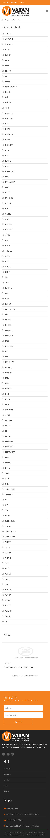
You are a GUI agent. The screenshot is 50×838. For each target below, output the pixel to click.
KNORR (8, 320)
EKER (7, 156)
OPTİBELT (9, 410)
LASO (7, 341)
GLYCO (8, 235)
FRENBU (8, 203)
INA (6, 277)
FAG (6, 177)
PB (6, 431)
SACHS (8, 473)
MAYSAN (8, 373)
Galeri (6, 786)
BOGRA (8, 81)
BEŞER (7, 66)
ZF (6, 622)
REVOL (8, 463)
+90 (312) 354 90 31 (14, 820)
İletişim (21, 2)
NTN (7, 394)
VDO (7, 584)
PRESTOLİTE (10, 452)
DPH (7, 150)
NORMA (8, 389)
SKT (6, 505)
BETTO (8, 71)
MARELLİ (8, 367)
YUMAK (8, 616)
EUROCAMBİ (10, 171)
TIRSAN (8, 553)
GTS (7, 261)
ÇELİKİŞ (8, 103)
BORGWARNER (11, 87)
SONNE (8, 516)
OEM (7, 404)
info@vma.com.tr (12, 808)
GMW (7, 246)
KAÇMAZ (8, 288)
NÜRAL (8, 399)
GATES (8, 219)
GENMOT (9, 230)
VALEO (8, 579)
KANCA (8, 304)
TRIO (7, 563)
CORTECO (9, 113)
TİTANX (8, 558)
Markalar (14, 2)
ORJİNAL (8, 420)
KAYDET (17, 722)
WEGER (8, 606)
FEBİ (7, 187)
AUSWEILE (9, 39)
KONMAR (9, 330)
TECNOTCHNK (10, 532)
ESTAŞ (7, 166)
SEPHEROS (9, 494)
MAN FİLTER (10, 362)
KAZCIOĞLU (10, 309)
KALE (7, 293)
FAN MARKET (10, 182)
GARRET (8, 214)
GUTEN (8, 267)
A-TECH (8, 34)
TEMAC (8, 542)
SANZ (7, 484)
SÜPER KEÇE (10, 521)
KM (6, 314)
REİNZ (7, 457)
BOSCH (8, 92)
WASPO (8, 600)
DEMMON (9, 134)
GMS (7, 240)
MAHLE (8, 357)
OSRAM (8, 426)
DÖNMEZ (9, 145)
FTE (6, 209)
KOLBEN (8, 325)
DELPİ (7, 129)
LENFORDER (10, 346)
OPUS (7, 415)
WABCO (8, 590)
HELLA (7, 272)
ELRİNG (8, 161)
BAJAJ (7, 50)
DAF (7, 124)
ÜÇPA (7, 569)
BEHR (7, 60)
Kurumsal (7, 774)
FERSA (7, 193)
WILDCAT (9, 611)
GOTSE (8, 256)
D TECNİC (9, 119)
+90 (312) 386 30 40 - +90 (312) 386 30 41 (22, 814)
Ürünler (6, 780)
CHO (7, 108)
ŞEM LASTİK (10, 489)
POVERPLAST (10, 447)
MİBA (7, 378)
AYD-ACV (9, 44)
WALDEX (8, 595)
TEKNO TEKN (10, 537)
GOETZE (8, 251)
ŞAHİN (7, 479)
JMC (7, 283)
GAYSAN (8, 224)
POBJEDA (9, 442)
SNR (6, 510)
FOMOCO (9, 198)
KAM (7, 299)
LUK (6, 351)
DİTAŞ (7, 140)
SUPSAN (8, 526)
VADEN (8, 574)
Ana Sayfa (6, 2)
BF (6, 76)
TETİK (7, 547)
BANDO (8, 55)
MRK (7, 383)
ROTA (7, 468)
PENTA (8, 436)
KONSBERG (9, 336)
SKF (6, 500)
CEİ (6, 97)
